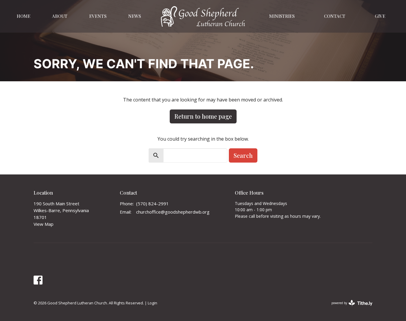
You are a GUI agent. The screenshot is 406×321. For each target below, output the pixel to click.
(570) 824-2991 (152, 203)
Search (243, 155)
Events (97, 16)
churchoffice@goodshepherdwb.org (173, 212)
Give (380, 16)
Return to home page (203, 116)
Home (23, 16)
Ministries (282, 16)
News (134, 16)
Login (152, 303)
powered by (348, 308)
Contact (334, 16)
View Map (43, 224)
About (59, 16)
